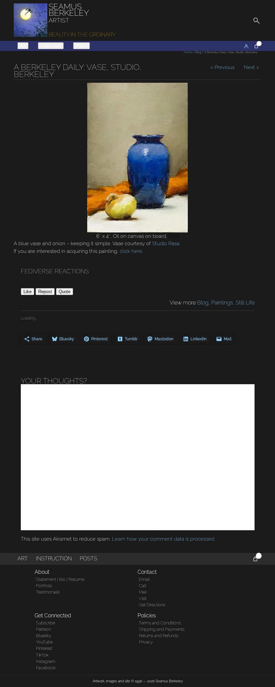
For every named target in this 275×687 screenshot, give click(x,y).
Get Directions (152, 604)
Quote (64, 291)
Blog (198, 52)
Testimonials (48, 592)
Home (188, 52)
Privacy (146, 641)
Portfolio (44, 585)
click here (131, 251)
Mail (143, 592)
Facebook (46, 667)
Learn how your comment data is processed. (163, 539)
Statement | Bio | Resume (60, 579)
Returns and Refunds (158, 635)
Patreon (43, 629)
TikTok (42, 655)
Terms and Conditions (160, 622)
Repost (45, 291)
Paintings (222, 302)
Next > (250, 67)
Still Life (245, 302)
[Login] (246, 46)
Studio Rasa (165, 244)
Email (144, 579)
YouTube (44, 641)
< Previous (223, 67)
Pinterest (44, 648)
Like (27, 291)
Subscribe (45, 622)
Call (142, 585)
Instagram (45, 661)
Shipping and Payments (161, 629)
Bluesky (43, 635)
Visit (143, 598)
